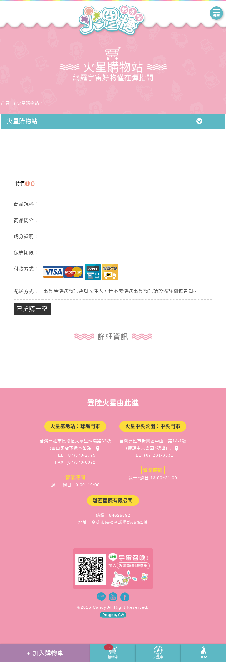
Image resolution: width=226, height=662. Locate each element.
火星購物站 (28, 103)
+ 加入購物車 (45, 653)
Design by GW (113, 615)
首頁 (5, 103)
